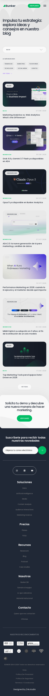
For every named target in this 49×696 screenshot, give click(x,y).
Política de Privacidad (24, 674)
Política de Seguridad (24, 678)
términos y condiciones (24, 683)
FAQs (25, 670)
